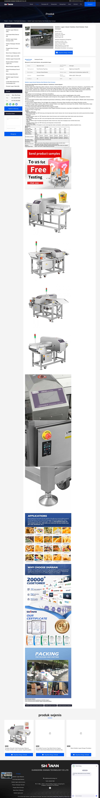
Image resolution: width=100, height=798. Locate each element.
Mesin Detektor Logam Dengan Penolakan (50, 748)
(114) (13, 53)
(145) (11, 40)
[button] (27, 47)
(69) (12, 35)
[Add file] (73, 795)
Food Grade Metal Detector (20, 21)
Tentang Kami (54, 4)
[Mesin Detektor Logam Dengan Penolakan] (50, 733)
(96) (12, 86)
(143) (12, 49)
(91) (12, 66)
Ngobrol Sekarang (13, 108)
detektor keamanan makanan (64, 705)
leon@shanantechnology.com (77, 0)
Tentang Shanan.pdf (29, 85)
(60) (12, 56)
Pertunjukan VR (44, 4)
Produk (37, 4)
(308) (12, 30)
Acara (69, 4)
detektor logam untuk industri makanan (34, 705)
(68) (12, 78)
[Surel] (16, 104)
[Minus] (96, 766)
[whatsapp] (13, 104)
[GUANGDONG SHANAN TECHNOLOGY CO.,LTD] (8, 4)
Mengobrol (90, 4)
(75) (12, 62)
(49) (13, 59)
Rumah (31, 4)
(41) (12, 82)
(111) (13, 70)
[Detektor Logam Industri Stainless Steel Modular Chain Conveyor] (41, 37)
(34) (12, 74)
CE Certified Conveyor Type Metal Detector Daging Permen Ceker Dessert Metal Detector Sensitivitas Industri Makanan (19, 749)
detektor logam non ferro (50, 705)
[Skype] (10, 104)
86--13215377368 (92, 0)
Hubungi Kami (63, 4)
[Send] (97, 795)
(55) (13, 44)
